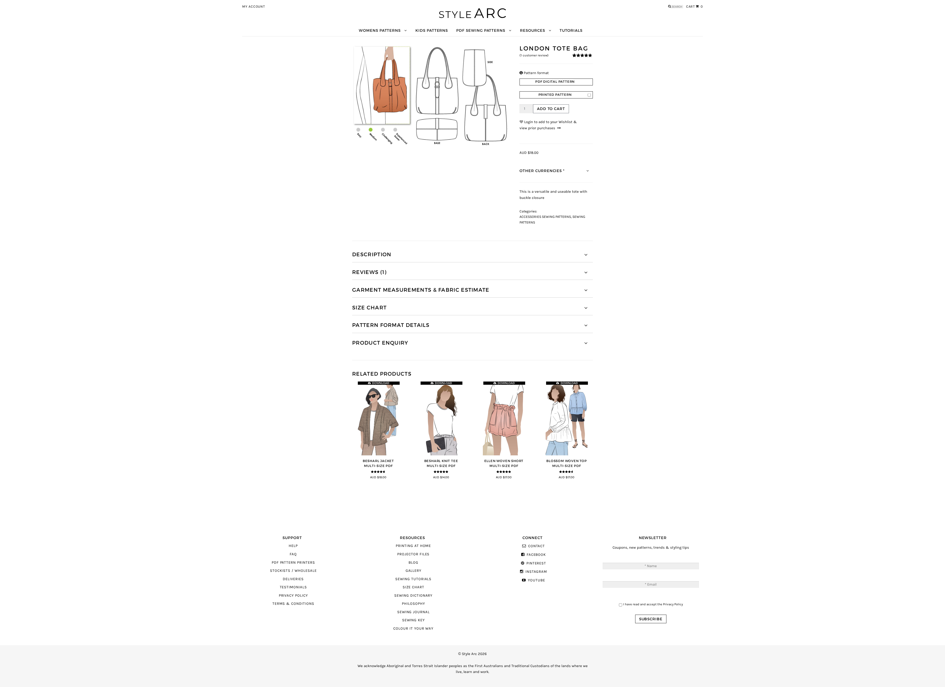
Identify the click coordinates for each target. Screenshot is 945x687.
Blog (413, 562)
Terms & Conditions (293, 604)
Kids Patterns (431, 30)
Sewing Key (413, 620)
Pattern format (534, 73)
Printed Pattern (555, 94)
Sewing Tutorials (413, 579)
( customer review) (534, 55)
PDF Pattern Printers (293, 562)
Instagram (536, 572)
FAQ (293, 554)
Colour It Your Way (413, 628)
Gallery (414, 571)
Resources (532, 30)
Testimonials (293, 587)
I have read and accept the (653, 604)
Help (293, 546)
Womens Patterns (380, 30)
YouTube (536, 580)
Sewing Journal (413, 612)
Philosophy (413, 604)
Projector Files (413, 554)
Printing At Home (413, 546)
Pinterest (536, 563)
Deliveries (293, 579)
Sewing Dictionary (413, 595)
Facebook (536, 555)
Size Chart (413, 587)
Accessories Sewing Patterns (545, 217)
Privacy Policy (293, 595)
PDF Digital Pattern (555, 81)
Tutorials (571, 30)
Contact (536, 546)
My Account (253, 7)
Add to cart (551, 108)
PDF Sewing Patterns (480, 30)
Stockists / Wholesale (293, 571)
